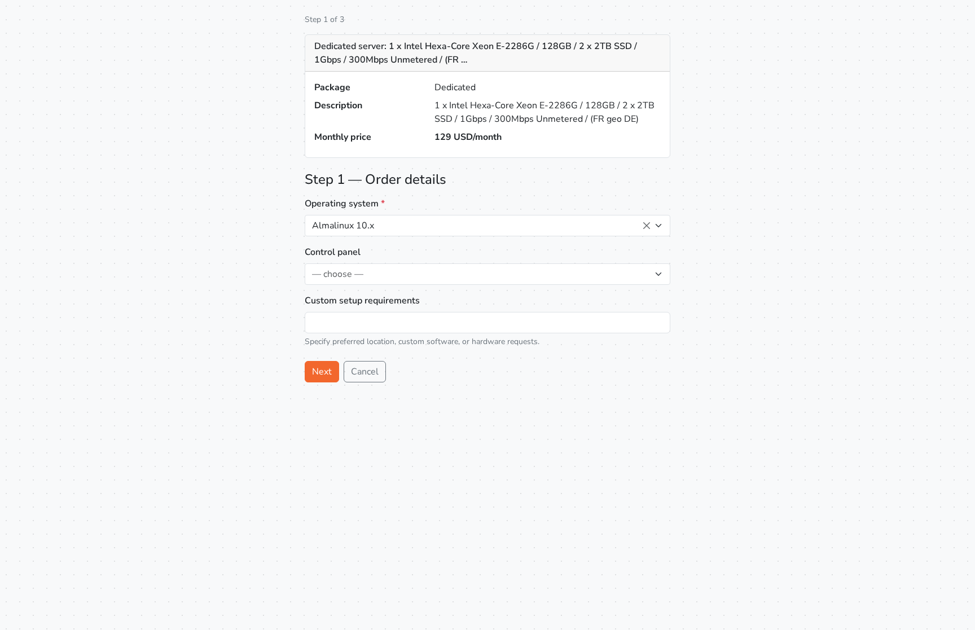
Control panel (333, 252)
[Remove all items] (646, 225)
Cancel (365, 371)
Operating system (345, 203)
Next (322, 371)
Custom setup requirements (362, 300)
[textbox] (480, 274)
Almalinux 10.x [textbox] (343, 225)
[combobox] (487, 225)
